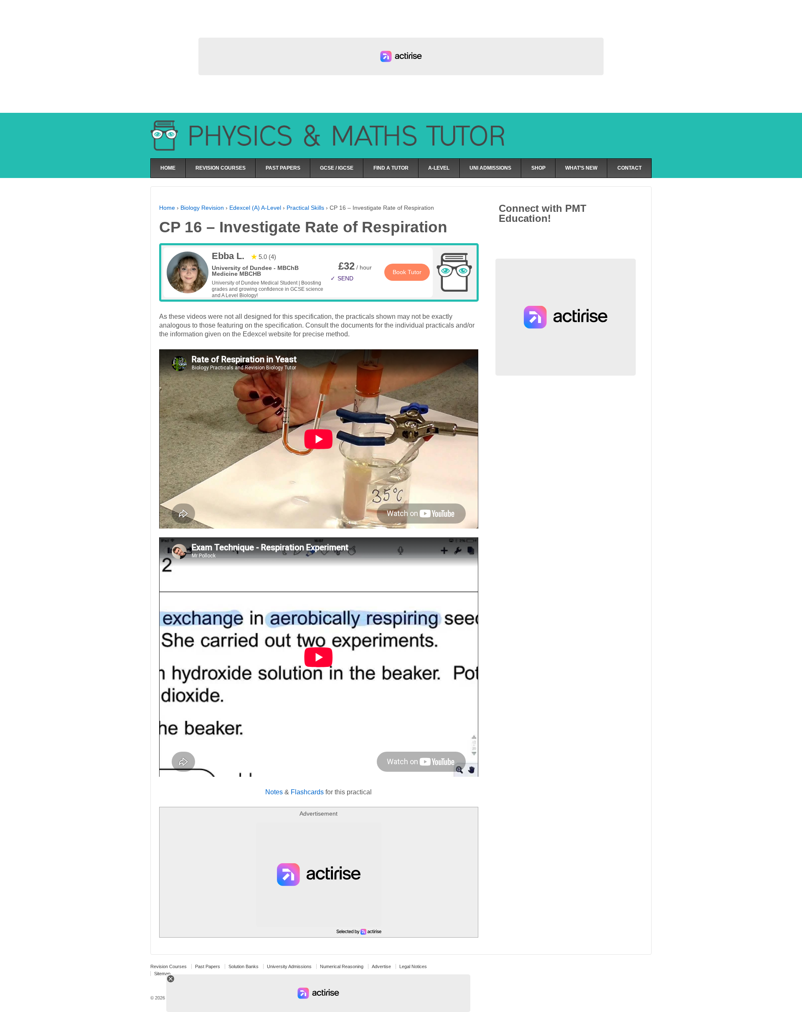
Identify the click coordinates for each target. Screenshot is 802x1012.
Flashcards (307, 792)
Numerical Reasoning (341, 966)
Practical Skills (305, 207)
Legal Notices (413, 966)
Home (167, 207)
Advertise (381, 966)
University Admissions (289, 966)
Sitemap (162, 973)
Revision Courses (168, 966)
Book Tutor (407, 272)
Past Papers (207, 966)
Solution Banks (243, 966)
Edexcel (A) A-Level (255, 207)
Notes (274, 792)
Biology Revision (202, 207)
